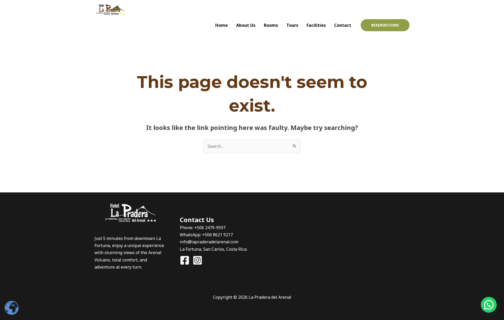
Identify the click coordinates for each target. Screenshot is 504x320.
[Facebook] (384, 9)
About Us (245, 25)
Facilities (316, 25)
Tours (292, 25)
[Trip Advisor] (406, 9)
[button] (385, 25)
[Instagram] (395, 9)
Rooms (271, 25)
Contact (342, 25)
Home (221, 25)
